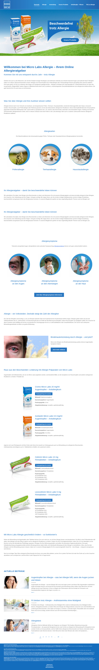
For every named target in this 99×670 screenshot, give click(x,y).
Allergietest (36, 621)
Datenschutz (49, 666)
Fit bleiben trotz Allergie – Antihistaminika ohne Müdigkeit (56, 600)
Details (32, 592)
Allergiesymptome (59, 246)
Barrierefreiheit (49, 667)
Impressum (49, 664)
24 (58, 637)
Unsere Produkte (70, 40)
